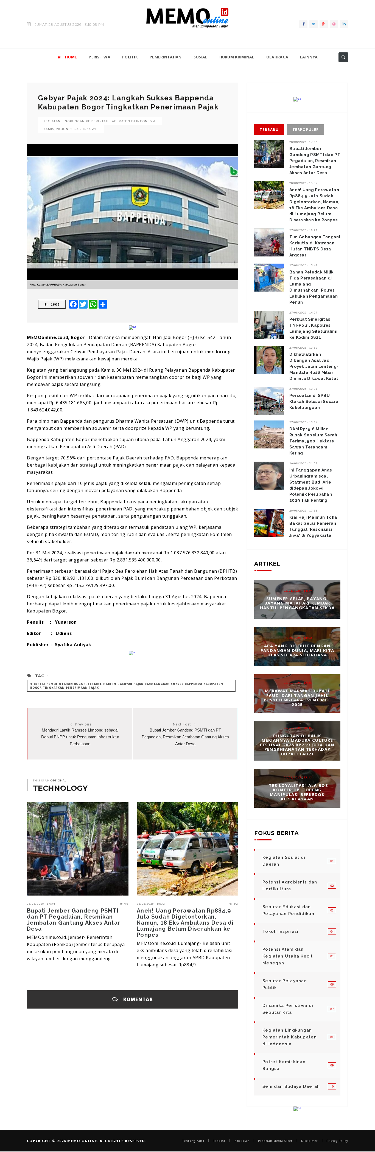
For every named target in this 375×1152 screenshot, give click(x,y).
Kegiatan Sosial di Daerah (283, 861)
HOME (71, 57)
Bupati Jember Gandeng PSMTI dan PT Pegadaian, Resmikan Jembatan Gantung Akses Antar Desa (185, 737)
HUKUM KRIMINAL (236, 57)
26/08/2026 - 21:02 (303, 463)
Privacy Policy (337, 1140)
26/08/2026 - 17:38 (303, 510)
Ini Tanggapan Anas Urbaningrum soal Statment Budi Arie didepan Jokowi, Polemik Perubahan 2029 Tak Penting (310, 485)
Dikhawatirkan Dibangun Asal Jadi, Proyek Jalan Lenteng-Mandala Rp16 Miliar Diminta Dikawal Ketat (313, 366)
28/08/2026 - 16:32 (151, 903)
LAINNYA (309, 57)
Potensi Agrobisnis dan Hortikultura (289, 885)
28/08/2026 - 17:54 (41, 903)
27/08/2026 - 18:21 (303, 230)
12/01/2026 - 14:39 (298, 590)
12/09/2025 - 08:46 (298, 727)
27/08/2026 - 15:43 (303, 265)
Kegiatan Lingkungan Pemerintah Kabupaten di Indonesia (99, 121)
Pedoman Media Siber (275, 1140)
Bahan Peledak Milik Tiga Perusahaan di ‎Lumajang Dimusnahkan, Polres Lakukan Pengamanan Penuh (313, 287)
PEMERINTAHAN (166, 57)
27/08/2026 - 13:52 (303, 347)
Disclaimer (309, 1140)
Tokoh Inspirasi (280, 931)
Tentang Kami (193, 1140)
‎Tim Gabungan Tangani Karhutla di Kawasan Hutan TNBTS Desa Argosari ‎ (314, 246)
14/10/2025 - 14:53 (298, 637)
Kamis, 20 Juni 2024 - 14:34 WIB (71, 129)
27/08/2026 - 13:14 (303, 422)
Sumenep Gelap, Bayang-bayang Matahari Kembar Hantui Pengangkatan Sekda (297, 603)
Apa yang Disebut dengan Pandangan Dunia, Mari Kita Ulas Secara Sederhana (297, 650)
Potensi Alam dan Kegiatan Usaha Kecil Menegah (287, 956)
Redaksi (219, 1140)
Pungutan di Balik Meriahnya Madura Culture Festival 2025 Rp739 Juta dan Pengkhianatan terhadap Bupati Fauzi (297, 744)
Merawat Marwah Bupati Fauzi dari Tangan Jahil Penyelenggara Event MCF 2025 (297, 697)
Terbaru (269, 129)
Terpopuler (305, 129)
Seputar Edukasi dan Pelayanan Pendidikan (288, 910)
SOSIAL (201, 57)
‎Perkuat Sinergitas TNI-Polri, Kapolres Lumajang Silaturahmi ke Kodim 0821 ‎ (313, 328)
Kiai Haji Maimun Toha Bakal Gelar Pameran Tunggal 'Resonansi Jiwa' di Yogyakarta (313, 526)
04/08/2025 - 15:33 (298, 777)
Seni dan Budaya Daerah (291, 1086)
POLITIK (130, 57)
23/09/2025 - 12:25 (298, 682)
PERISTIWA (99, 57)
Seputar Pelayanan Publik (284, 984)
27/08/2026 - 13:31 (303, 388)
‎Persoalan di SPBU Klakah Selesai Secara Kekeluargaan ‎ (313, 401)
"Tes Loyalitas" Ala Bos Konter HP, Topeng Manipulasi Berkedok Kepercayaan (297, 791)
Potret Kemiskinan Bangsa (284, 1065)
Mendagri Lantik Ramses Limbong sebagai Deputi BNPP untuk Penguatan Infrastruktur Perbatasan (80, 737)
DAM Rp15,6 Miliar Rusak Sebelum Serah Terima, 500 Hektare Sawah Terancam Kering (313, 441)
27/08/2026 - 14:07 (303, 312)
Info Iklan (242, 1140)
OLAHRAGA (277, 57)
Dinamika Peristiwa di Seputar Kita (287, 1009)
